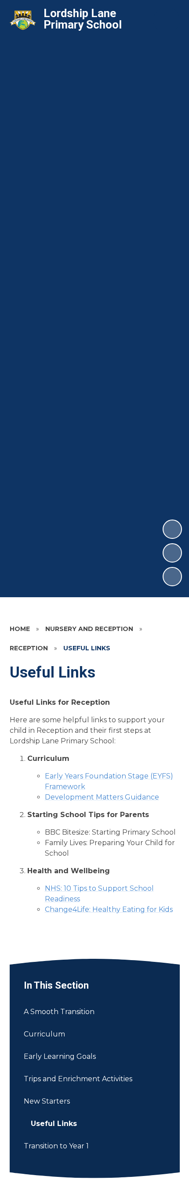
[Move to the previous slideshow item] (172, 553)
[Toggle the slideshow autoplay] (172, 576)
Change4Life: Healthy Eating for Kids (109, 909)
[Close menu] (166, 20)
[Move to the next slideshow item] (172, 529)
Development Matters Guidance (102, 797)
